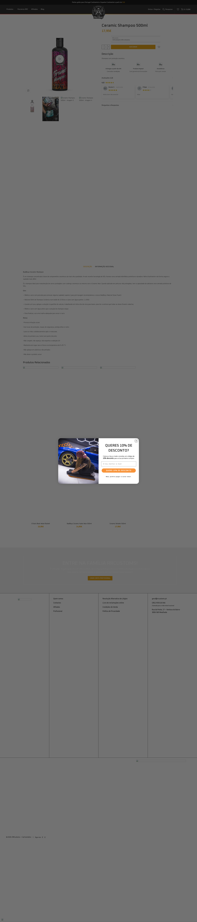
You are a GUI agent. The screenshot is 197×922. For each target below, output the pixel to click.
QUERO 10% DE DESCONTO (118, 470)
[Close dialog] (136, 440)
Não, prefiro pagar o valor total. (118, 476)
